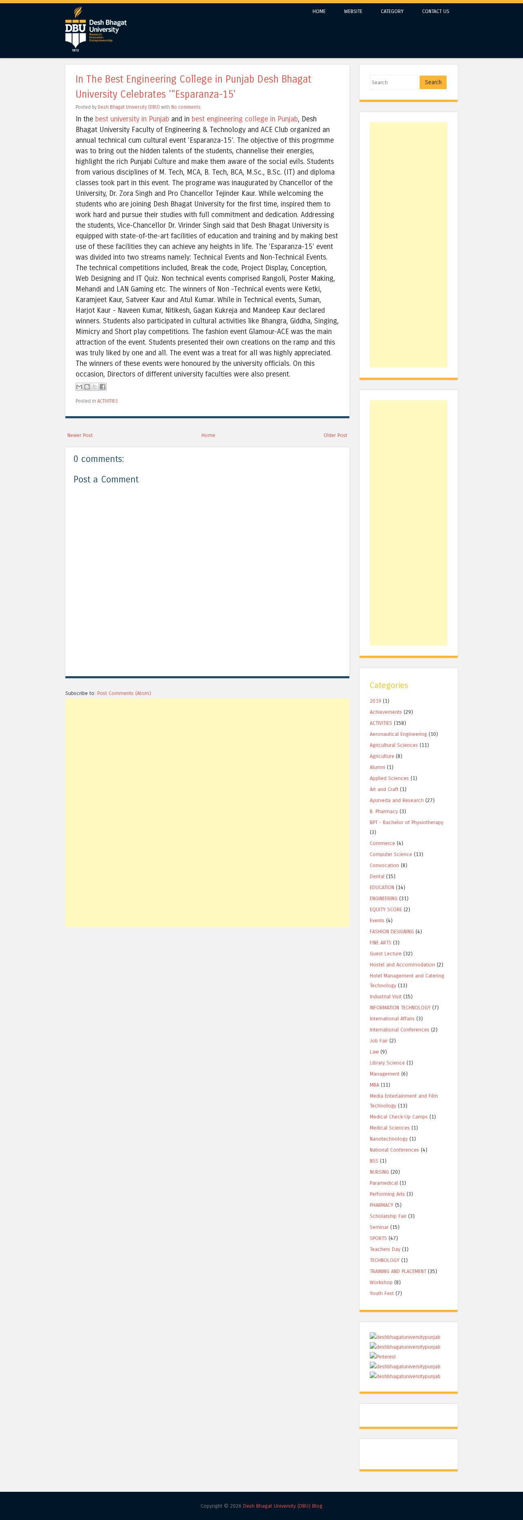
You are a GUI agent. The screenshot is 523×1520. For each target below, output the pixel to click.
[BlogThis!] (87, 387)
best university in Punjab (132, 118)
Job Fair (379, 1041)
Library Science (387, 1063)
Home (208, 435)
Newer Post (80, 435)
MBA (374, 1085)
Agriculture (382, 756)
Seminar (379, 1227)
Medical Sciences (390, 1128)
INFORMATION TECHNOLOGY (400, 1007)
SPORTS (378, 1238)
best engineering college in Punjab (245, 118)
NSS (374, 1161)
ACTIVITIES (107, 401)
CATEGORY (392, 11)
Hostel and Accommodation (402, 965)
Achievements (386, 712)
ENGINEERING (384, 898)
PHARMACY (381, 1205)
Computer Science (391, 854)
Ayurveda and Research (397, 800)
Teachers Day (385, 1249)
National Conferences (394, 1150)
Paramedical (384, 1183)
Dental (377, 876)
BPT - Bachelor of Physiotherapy (406, 822)
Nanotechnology (389, 1139)
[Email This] (79, 387)
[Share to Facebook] (102, 387)
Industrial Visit (386, 996)
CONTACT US (435, 11)
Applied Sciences (389, 778)
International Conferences (399, 1030)
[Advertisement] (207, 755)
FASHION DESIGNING (392, 931)
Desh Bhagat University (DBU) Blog (282, 1506)
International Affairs (392, 1019)
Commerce (382, 843)
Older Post (335, 435)
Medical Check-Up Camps (399, 1117)
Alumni (377, 767)
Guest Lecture (386, 954)
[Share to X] (95, 387)
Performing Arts (387, 1194)
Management (385, 1074)
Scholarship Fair (388, 1216)
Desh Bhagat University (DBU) (129, 107)
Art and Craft (384, 789)
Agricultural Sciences (394, 745)
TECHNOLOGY (385, 1260)
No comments (186, 107)
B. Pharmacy (384, 811)
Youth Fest (382, 1293)
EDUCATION (382, 887)
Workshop (381, 1282)
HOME (319, 11)
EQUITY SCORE (386, 909)
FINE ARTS (380, 942)
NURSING (379, 1172)
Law (374, 1052)
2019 (375, 701)
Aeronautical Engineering (398, 734)
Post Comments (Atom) (124, 693)
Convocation (384, 865)
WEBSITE (353, 11)
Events (377, 920)
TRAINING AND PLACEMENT (398, 1271)
